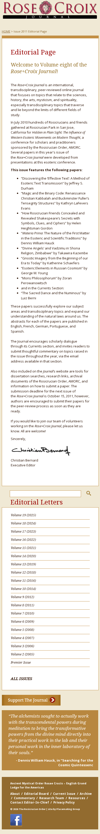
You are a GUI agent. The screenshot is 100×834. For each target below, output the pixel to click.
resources (76, 798)
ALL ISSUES (21, 678)
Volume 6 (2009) (22, 621)
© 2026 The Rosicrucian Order (28, 809)
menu (12, 24)
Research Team (51, 798)
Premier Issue (21, 662)
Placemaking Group (68, 809)
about (15, 794)
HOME (6, 31)
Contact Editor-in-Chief (29, 802)
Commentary (24, 798)
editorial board (36, 794)
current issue (64, 794)
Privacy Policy (64, 802)
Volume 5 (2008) (22, 630)
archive (86, 794)
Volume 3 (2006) (22, 646)
